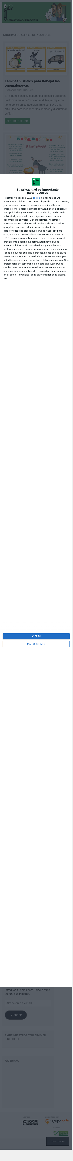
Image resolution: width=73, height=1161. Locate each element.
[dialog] (36, 580)
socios (36, 198)
